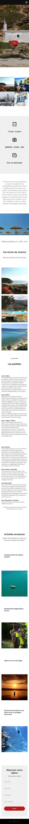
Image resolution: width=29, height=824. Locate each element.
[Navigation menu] (26, 2)
